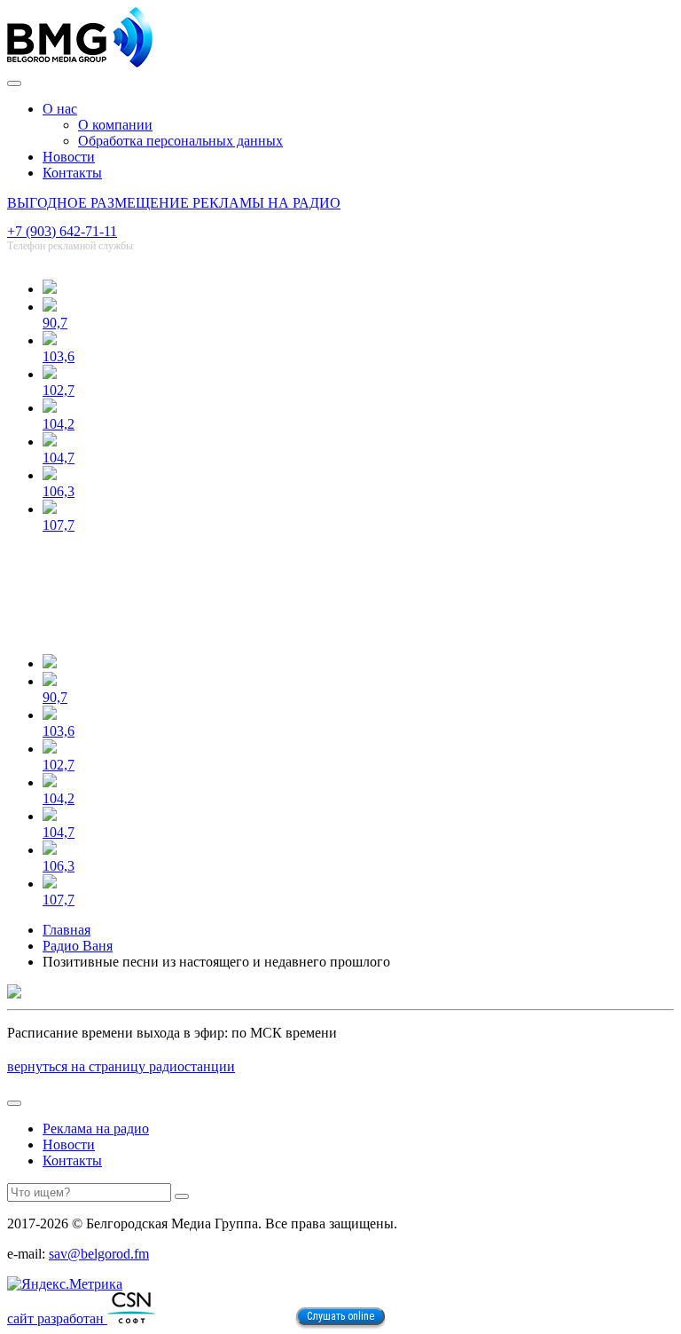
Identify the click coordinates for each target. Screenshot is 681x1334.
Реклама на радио (96, 1128)
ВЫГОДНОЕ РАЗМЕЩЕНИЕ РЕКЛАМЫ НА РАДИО (173, 202)
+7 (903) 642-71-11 (62, 231)
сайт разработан (57, 1318)
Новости (69, 156)
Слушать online (340, 1316)
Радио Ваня (78, 945)
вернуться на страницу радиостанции (121, 1066)
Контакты (72, 172)
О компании (115, 124)
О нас (60, 108)
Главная (66, 929)
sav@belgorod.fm (99, 1253)
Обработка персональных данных (180, 140)
